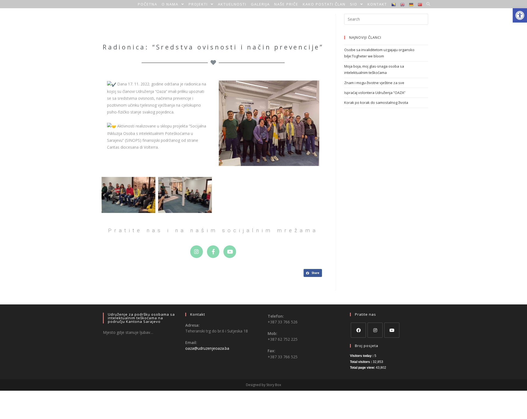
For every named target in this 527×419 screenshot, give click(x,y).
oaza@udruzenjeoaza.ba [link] (207, 348)
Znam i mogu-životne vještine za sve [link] (374, 82)
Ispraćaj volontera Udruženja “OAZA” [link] (374, 92)
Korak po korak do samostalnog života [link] (376, 102)
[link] (520, 15)
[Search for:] (386, 18)
